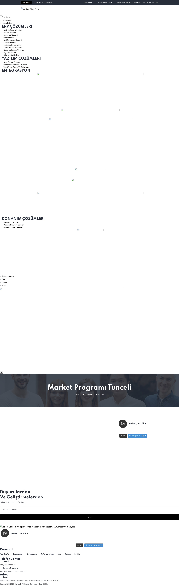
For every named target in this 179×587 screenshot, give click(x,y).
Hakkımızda (6, 20)
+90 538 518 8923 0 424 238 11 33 (13, 571)
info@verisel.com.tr (105, 2)
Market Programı (76, 437)
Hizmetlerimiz (7, 23)
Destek (4, 282)
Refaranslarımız (8, 276)
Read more (70, 473)
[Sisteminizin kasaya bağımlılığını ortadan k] (133, 431)
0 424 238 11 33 (89, 2)
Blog (3, 279)
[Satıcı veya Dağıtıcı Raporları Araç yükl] (123, 431)
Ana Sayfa (6, 17)
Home (77, 395)
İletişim (4, 285)
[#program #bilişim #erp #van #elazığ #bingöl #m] (143, 431)
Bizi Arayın (26, 2)
